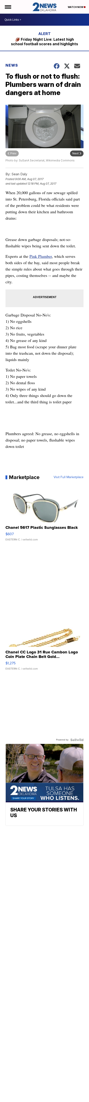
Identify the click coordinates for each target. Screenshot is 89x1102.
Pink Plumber (40, 256)
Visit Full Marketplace (69, 477)
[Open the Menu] (7, 7)
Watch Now (76, 7)
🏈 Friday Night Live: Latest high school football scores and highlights (44, 41)
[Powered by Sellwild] (77, 739)
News (11, 65)
